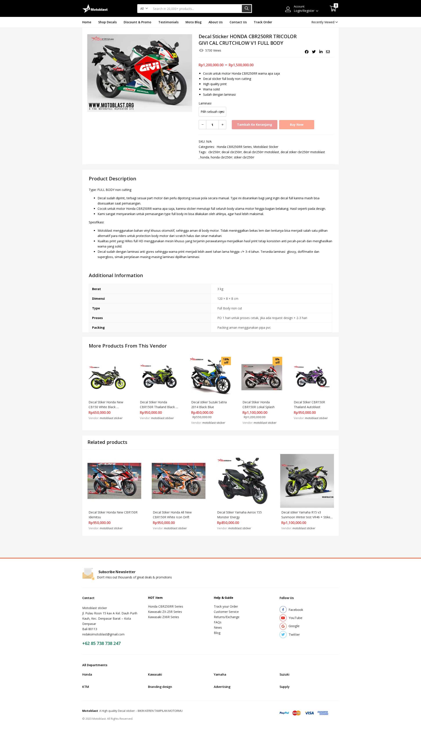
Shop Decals (107, 22)
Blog (217, 633)
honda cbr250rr (221, 157)
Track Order (263, 22)
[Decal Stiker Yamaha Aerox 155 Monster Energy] (243, 480)
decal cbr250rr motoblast (261, 152)
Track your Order (226, 606)
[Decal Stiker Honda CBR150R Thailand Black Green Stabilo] (159, 377)
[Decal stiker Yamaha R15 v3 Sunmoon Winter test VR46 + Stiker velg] (307, 480)
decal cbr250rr (232, 152)
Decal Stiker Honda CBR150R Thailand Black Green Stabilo (158, 407)
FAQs (217, 622)
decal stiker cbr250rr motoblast (303, 152)
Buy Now (296, 124)
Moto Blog (194, 22)
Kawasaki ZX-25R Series (165, 612)
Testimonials (168, 22)
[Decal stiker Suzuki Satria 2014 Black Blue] (210, 377)
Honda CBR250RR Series (234, 147)
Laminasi (205, 103)
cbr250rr (214, 152)
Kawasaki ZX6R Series (163, 617)
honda (204, 157)
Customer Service (226, 612)
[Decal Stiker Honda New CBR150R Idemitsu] (114, 480)
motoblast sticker (111, 418)
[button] (144, 8)
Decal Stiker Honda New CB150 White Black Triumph (106, 407)
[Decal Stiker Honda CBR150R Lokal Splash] (261, 377)
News (218, 627)
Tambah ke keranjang (254, 124)
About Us (216, 22)
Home (86, 22)
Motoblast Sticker (265, 147)
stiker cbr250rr (244, 157)
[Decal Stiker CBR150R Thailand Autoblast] (313, 377)
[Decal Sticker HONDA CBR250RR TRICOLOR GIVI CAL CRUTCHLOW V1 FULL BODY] (307, 51)
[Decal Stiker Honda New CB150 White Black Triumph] (107, 377)
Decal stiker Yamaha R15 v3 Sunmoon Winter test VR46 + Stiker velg (306, 517)
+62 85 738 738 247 (101, 643)
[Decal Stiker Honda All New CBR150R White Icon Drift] (178, 480)
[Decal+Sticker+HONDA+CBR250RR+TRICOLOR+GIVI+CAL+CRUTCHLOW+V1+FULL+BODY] (314, 51)
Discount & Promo (137, 22)
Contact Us (238, 22)
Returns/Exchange (226, 617)
